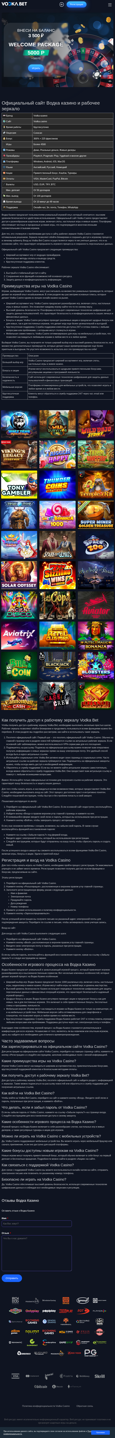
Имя (4, 1218)
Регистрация (76, 4)
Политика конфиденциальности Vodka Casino (46, 1406)
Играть (36, 68)
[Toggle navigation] (109, 4)
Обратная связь (84, 1406)
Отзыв (5, 1233)
